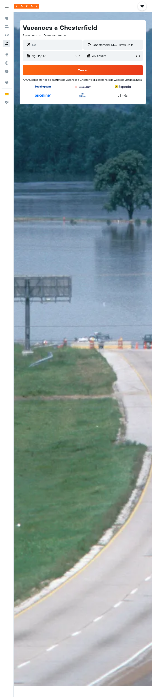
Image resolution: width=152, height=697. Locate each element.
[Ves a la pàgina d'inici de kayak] (26, 6)
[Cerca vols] (7, 18)
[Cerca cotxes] (7, 35)
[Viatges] (7, 83)
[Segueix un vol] (7, 63)
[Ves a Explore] (7, 55)
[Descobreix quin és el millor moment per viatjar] (7, 71)
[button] (6, 6)
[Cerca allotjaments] (7, 27)
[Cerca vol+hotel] (7, 43)
